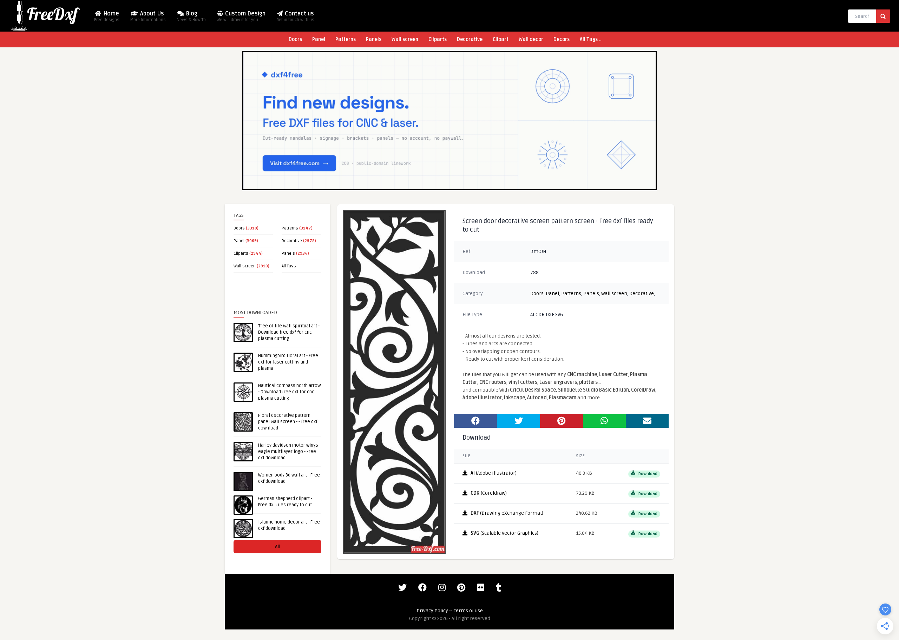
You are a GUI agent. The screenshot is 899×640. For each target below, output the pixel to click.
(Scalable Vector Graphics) (504, 533)
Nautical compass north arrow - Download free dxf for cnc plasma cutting (289, 392)
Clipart (500, 39)
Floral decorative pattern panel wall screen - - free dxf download (287, 422)
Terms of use (468, 611)
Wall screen (405, 39)
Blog (191, 16)
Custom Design (241, 16)
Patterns (345, 39)
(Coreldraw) (489, 493)
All (277, 546)
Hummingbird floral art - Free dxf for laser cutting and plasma (288, 362)
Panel (318, 39)
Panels (373, 39)
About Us (148, 16)
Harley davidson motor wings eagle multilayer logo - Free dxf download (288, 451)
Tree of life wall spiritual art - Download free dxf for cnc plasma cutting (289, 332)
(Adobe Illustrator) (494, 473)
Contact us (295, 16)
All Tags (289, 266)
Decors (561, 39)
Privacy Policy (432, 611)
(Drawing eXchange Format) (507, 513)
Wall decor (531, 39)
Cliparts (437, 39)
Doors (295, 39)
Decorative (470, 39)
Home (106, 16)
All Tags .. (591, 39)
